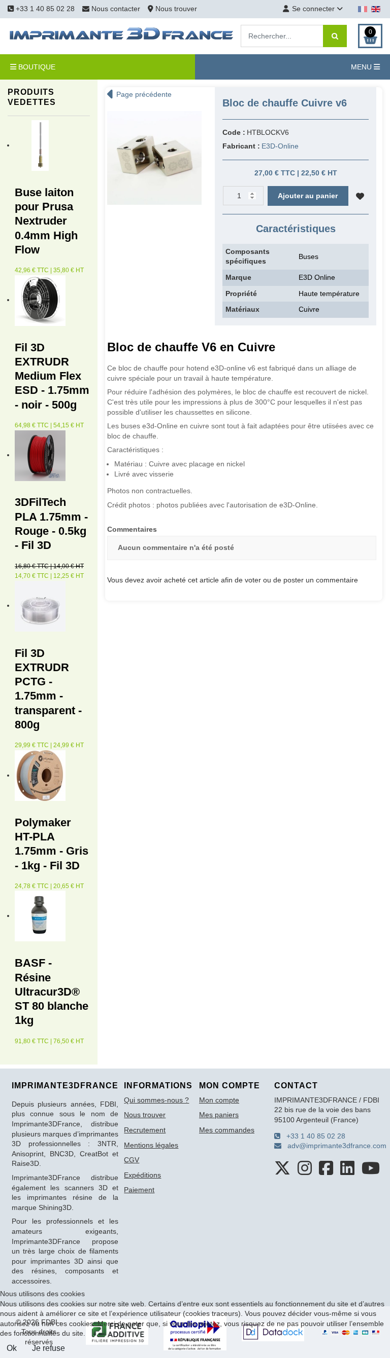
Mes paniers (219, 1115)
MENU (362, 67)
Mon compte (219, 1100)
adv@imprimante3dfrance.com (333, 1146)
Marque (238, 277)
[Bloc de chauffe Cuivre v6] (154, 157)
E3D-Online (280, 146)
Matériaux (242, 309)
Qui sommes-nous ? (156, 1100)
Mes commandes (226, 1130)
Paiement (139, 1190)
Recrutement (145, 1130)
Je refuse (48, 1348)
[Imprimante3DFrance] (122, 35)
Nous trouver (175, 9)
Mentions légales (151, 1145)
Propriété (241, 293)
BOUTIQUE (35, 67)
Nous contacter (115, 9)
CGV (131, 1160)
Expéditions (142, 1175)
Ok (12, 1348)
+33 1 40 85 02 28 (44, 9)
